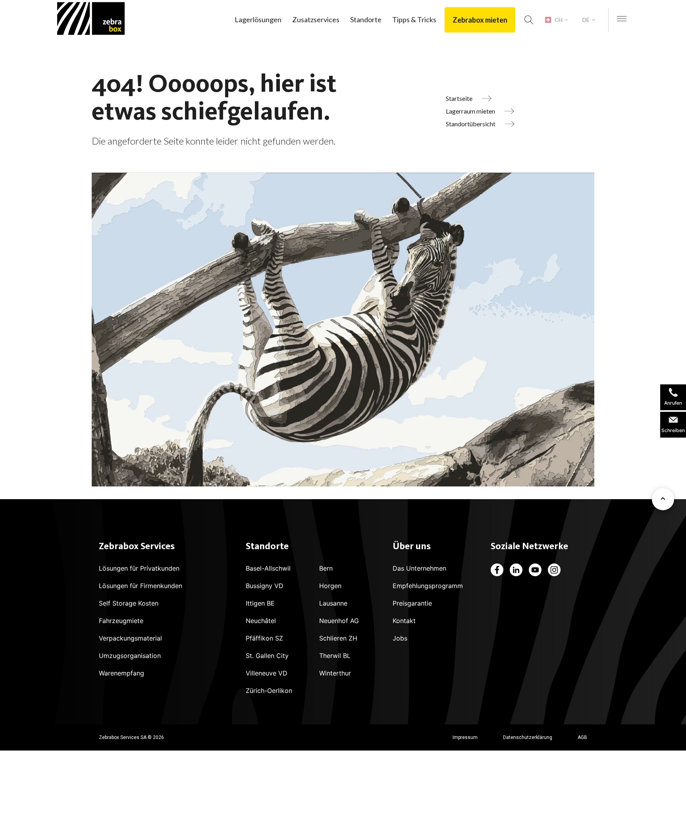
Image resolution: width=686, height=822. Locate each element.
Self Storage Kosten (128, 603)
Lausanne (333, 603)
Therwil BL (335, 656)
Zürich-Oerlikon (269, 691)
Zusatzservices (315, 19)
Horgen (330, 586)
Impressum (465, 737)
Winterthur (335, 673)
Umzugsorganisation (130, 656)
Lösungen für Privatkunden (139, 568)
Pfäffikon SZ (264, 638)
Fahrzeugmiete (121, 621)
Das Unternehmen (419, 568)
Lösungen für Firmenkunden (140, 586)
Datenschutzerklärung (527, 737)
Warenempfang (121, 673)
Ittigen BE (260, 603)
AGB (582, 737)
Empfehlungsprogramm (428, 586)
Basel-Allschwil (268, 568)
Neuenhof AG (339, 621)
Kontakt (404, 621)
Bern (326, 568)
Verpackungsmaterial (130, 638)
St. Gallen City (267, 656)
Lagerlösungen (258, 19)
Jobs (400, 638)
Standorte (366, 19)
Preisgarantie (412, 603)
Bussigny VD (264, 586)
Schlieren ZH (338, 638)
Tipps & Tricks (414, 19)
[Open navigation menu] (622, 19)
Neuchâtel (261, 621)
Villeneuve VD (266, 673)
